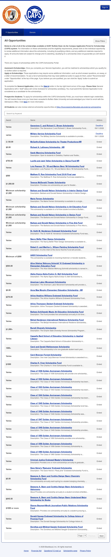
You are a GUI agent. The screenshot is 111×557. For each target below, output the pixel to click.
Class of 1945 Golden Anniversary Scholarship (51, 403)
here (25, 101)
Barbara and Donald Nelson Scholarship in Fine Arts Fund (56, 222)
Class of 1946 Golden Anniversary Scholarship (51, 411)
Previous (91, 535)
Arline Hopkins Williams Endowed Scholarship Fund (54, 295)
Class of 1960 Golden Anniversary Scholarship (51, 451)
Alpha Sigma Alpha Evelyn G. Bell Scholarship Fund (54, 274)
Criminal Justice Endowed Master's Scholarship (51, 459)
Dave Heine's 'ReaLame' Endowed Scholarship (51, 468)
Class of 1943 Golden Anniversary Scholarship (51, 387)
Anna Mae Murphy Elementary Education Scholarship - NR (56, 290)
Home (26, 550)
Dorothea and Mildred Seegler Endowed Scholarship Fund (56, 526)
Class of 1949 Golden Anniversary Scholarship (51, 427)
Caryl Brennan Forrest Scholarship (45, 354)
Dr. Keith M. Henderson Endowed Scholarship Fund (53, 230)
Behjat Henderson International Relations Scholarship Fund (57, 319)
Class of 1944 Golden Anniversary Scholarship (51, 395)
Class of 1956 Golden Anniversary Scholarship (51, 443)
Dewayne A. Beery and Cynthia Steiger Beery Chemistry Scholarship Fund (55, 477)
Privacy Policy (85, 550)
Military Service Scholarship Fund (45, 133)
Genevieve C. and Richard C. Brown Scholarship (52, 125)
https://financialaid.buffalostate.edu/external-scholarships (79, 107)
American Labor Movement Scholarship (48, 282)
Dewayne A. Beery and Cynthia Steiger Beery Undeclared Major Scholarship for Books (58, 498)
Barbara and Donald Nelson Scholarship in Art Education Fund (58, 206)
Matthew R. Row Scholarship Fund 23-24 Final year (53, 174)
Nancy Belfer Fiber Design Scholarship (47, 239)
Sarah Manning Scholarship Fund (45, 152)
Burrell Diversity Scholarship (43, 327)
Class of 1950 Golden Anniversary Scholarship (51, 435)
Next (101, 535)
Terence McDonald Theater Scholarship (47, 182)
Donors (32, 32)
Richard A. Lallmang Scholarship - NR (47, 147)
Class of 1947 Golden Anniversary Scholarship (51, 419)
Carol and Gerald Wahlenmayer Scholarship (50, 346)
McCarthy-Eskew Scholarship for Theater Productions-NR (56, 141)
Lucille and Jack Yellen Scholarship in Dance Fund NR (54, 160)
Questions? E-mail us (52, 550)
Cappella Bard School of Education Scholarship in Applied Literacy (56, 337)
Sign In (105, 7)
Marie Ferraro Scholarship (42, 198)
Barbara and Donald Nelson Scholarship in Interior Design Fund (59, 190)
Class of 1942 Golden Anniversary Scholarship (51, 379)
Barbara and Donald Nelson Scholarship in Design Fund (55, 214)
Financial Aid (36, 550)
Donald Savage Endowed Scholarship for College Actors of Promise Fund (56, 517)
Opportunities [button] (12, 32)
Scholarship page (70, 550)
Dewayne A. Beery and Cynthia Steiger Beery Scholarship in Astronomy (57, 488)
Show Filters (100, 41)
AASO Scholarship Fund (41, 255)
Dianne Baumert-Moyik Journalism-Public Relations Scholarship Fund (59, 506)
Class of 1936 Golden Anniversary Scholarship (51, 371)
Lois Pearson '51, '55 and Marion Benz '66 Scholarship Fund (57, 166)
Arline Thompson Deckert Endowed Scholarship (52, 303)
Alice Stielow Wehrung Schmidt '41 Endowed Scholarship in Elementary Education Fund (57, 264)
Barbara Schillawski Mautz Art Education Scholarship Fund (57, 311)
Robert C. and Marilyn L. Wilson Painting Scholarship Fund (57, 247)
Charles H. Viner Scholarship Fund (46, 362)
